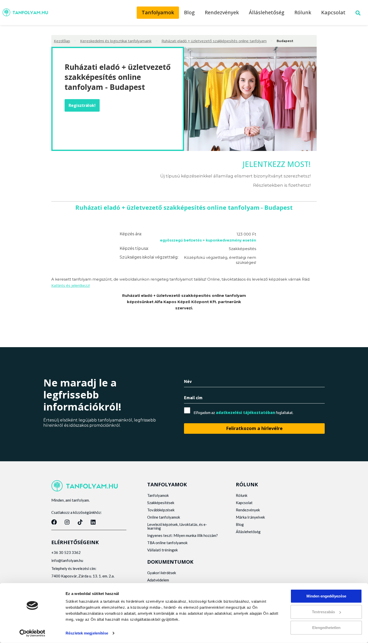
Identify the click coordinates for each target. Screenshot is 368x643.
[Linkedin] (93, 522)
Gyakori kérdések (161, 572)
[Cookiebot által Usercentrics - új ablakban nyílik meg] (32, 633)
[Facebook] (54, 522)
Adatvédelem (158, 580)
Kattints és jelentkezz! (70, 285)
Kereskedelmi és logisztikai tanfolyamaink (115, 40)
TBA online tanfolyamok (167, 542)
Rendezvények (222, 12)
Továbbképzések (160, 510)
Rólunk (302, 12)
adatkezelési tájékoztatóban (245, 412)
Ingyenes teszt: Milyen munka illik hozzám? (182, 535)
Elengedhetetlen (326, 627)
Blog (189, 12)
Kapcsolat (333, 12)
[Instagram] (67, 522)
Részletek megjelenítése (87, 633)
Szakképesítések (160, 502)
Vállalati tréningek (162, 550)
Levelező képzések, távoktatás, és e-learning (177, 526)
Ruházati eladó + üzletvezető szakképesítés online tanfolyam (214, 40)
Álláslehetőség (266, 12)
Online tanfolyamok (163, 517)
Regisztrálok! (82, 105)
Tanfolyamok (158, 12)
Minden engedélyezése (326, 596)
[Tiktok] (80, 522)
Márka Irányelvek (250, 517)
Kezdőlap (62, 40)
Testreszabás (323, 612)
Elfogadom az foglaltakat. (243, 412)
